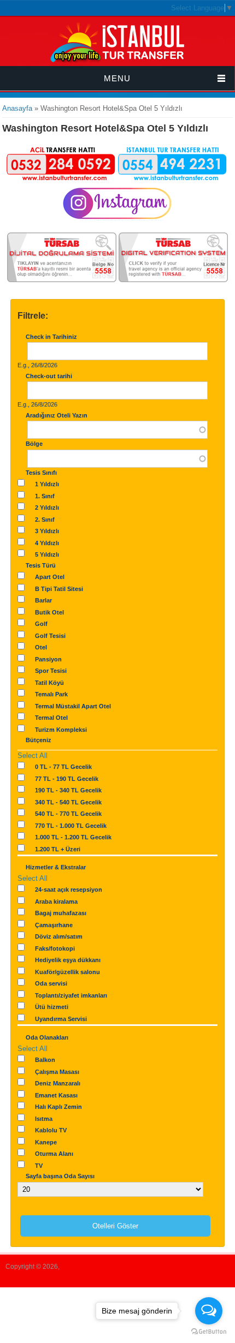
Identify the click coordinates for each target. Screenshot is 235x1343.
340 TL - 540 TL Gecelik (68, 802)
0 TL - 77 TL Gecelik (63, 766)
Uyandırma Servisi (61, 1019)
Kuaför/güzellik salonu (67, 972)
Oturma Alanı (54, 1153)
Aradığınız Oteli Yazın (56, 415)
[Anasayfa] (117, 61)
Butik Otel (49, 612)
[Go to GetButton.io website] (208, 1331)
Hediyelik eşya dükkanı (68, 960)
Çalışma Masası (57, 1072)
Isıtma (43, 1118)
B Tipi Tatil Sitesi (59, 589)
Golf (41, 623)
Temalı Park (51, 694)
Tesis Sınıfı (41, 472)
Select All (32, 755)
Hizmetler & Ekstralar (56, 867)
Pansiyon (48, 659)
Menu (117, 78)
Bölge (34, 443)
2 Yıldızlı (47, 507)
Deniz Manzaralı (57, 1083)
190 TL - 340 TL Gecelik (68, 790)
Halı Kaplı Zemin (58, 1106)
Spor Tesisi (51, 670)
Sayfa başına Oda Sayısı (60, 1176)
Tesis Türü (41, 565)
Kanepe (46, 1142)
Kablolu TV (51, 1130)
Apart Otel (49, 577)
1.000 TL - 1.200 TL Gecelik (73, 837)
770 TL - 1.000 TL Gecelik (71, 825)
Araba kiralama (56, 901)
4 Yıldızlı (47, 543)
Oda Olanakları (47, 1037)
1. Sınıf (45, 496)
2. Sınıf (45, 519)
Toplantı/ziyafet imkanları (71, 995)
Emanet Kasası (56, 1095)
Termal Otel (51, 717)
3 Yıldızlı (47, 531)
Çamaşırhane (54, 925)
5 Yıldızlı (47, 554)
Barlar (43, 600)
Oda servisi (51, 983)
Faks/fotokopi (55, 948)
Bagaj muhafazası (60, 913)
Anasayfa (17, 108)
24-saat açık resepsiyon (68, 889)
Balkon (45, 1060)
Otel (41, 647)
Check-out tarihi (49, 376)
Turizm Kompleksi (61, 729)
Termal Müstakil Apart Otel (73, 706)
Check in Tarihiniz (51, 336)
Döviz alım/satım (59, 936)
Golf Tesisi (50, 635)
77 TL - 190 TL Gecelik (66, 778)
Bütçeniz (38, 740)
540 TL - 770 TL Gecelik (68, 813)
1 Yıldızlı (47, 484)
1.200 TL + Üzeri (57, 849)
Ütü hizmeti (51, 1007)
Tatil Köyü (49, 682)
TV (39, 1165)
